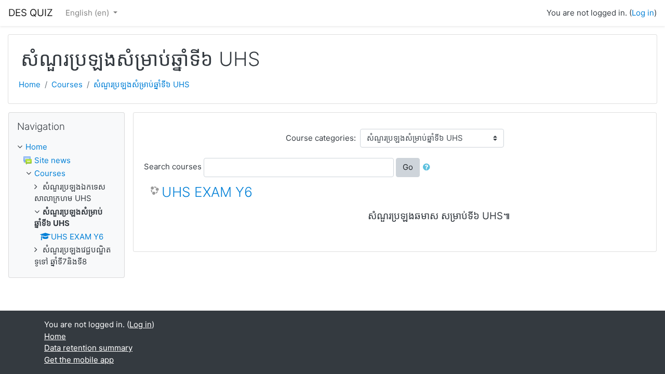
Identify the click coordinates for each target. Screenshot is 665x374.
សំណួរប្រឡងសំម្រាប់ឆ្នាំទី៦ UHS (142, 84)
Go (408, 167)
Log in (643, 13)
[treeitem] (66, 147)
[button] (428, 167)
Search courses (173, 166)
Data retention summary (88, 348)
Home (30, 84)
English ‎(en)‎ (88, 13)
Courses (67, 84)
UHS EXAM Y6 (207, 192)
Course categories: (321, 138)
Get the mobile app (79, 360)
